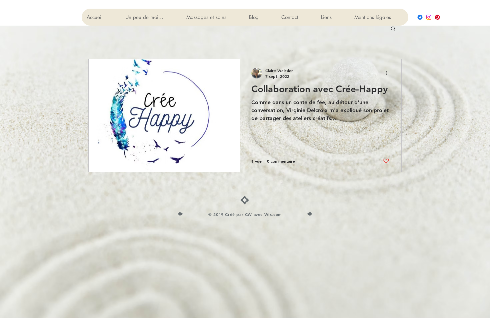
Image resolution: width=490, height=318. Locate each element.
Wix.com (273, 214)
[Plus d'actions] (388, 73)
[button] (393, 29)
